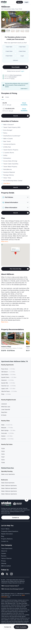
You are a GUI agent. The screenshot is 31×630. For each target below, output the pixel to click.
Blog (2, 536)
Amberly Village (6, 346)
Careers (3, 553)
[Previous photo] (3, 19)
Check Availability (24, 104)
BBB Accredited (6, 566)
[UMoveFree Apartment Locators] (6, 504)
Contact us (15, 517)
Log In (26, 2)
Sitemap (3, 563)
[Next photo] (27, 19)
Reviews (3, 556)
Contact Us (7, 627)
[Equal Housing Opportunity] (17, 503)
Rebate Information (7, 534)
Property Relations (6, 539)
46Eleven (5, 7)
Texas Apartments (6, 548)
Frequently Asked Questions (9, 531)
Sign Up (19, 2)
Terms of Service (6, 558)
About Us (4, 551)
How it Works (5, 529)
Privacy (3, 561)
